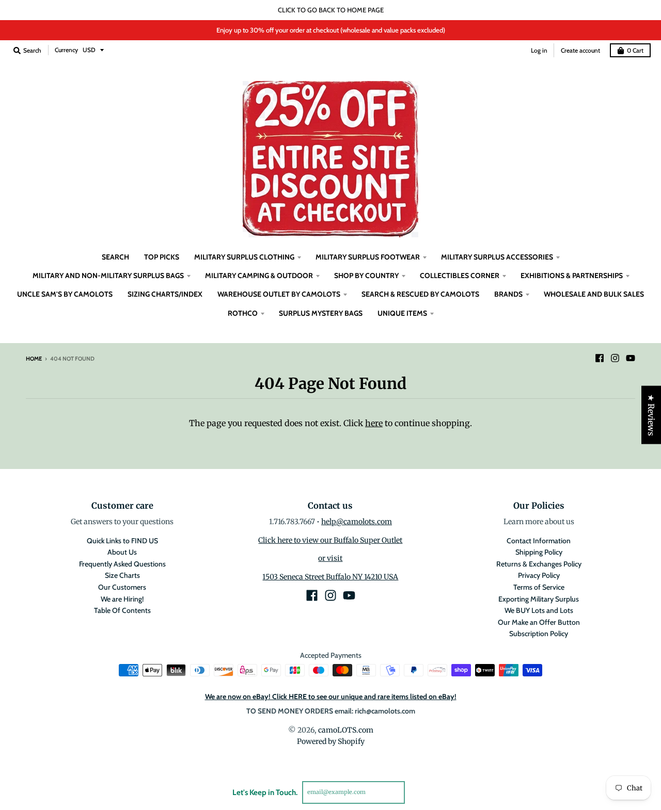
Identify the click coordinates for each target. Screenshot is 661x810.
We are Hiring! (122, 599)
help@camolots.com (356, 521)
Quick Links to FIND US (122, 540)
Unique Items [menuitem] (402, 313)
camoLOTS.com (345, 730)
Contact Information (539, 540)
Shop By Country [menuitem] (366, 275)
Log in (539, 50)
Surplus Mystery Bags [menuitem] (321, 313)
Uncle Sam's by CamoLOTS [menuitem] (65, 294)
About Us (122, 552)
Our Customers (122, 587)
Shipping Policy (538, 552)
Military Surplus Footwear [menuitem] (368, 257)
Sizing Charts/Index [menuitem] (165, 294)
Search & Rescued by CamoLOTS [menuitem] (420, 294)
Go (417, 792)
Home (34, 358)
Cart (635, 50)
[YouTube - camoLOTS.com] (630, 358)
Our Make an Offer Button (539, 622)
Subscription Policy (538, 633)
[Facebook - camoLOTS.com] (599, 358)
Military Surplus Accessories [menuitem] (497, 257)
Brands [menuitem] (508, 294)
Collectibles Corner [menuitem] (459, 275)
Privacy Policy (539, 575)
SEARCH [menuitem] (115, 257)
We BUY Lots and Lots (539, 610)
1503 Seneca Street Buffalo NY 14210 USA (330, 576)
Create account (580, 50)
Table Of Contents (122, 610)
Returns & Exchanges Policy (538, 564)
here (374, 423)
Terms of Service (538, 587)
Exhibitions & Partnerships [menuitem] (572, 275)
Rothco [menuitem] (243, 313)
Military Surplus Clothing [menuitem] (244, 257)
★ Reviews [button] (651, 415)
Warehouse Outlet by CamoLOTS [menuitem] (278, 294)
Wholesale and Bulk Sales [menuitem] (594, 294)
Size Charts (122, 575)
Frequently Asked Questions (122, 564)
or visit (330, 558)
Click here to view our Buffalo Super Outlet (330, 540)
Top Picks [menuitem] (161, 257)
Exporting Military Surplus (538, 599)
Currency (66, 50)
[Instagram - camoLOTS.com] (615, 358)
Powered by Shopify (331, 741)
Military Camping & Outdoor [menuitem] (259, 275)
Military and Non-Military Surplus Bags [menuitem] (108, 275)
